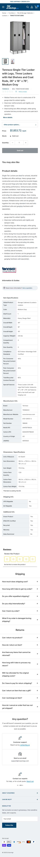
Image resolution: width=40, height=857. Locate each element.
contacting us (25, 745)
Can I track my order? (11, 611)
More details (7, 117)
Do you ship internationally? (13, 604)
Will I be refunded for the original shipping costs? (15, 674)
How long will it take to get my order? (17, 589)
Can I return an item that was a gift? (16, 690)
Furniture (12, 13)
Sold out (20, 150)
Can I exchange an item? (12, 698)
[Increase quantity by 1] (25, 142)
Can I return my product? (12, 638)
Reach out (30, 781)
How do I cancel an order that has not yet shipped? (17, 706)
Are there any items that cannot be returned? (16, 653)
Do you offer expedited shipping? (15, 596)
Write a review (23, 91)
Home (4, 13)
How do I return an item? (12, 645)
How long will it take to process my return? (16, 664)
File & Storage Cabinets (25, 13)
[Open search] (27, 7)
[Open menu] (3, 7)
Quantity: (5, 143)
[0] (36, 7)
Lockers (4, 15)
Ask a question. (27, 288)
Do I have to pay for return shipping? (17, 683)
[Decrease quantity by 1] (12, 142)
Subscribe (9, 825)
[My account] (32, 7)
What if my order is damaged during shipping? (16, 619)
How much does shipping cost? (15, 582)
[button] (36, 7)
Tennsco (5, 89)
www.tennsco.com (29, 414)
